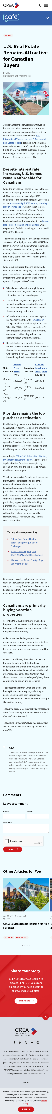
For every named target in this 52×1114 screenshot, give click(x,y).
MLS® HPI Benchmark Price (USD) (41, 368)
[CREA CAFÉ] (11, 18)
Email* (30, 811)
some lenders (38, 319)
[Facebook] (14, 1042)
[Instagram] (37, 1042)
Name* (6, 811)
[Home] (11, 5)
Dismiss (26, 1109)
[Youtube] (31, 1042)
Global (8, 35)
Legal (26, 1082)
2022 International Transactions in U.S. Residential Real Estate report (24, 139)
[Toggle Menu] (47, 18)
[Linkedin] (20, 1042)
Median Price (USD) (17, 368)
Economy (9, 937)
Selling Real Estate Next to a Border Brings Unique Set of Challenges (24, 543)
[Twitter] (26, 1042)
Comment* (8, 822)
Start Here (25, 1001)
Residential (21, 937)
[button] (22, 945)
